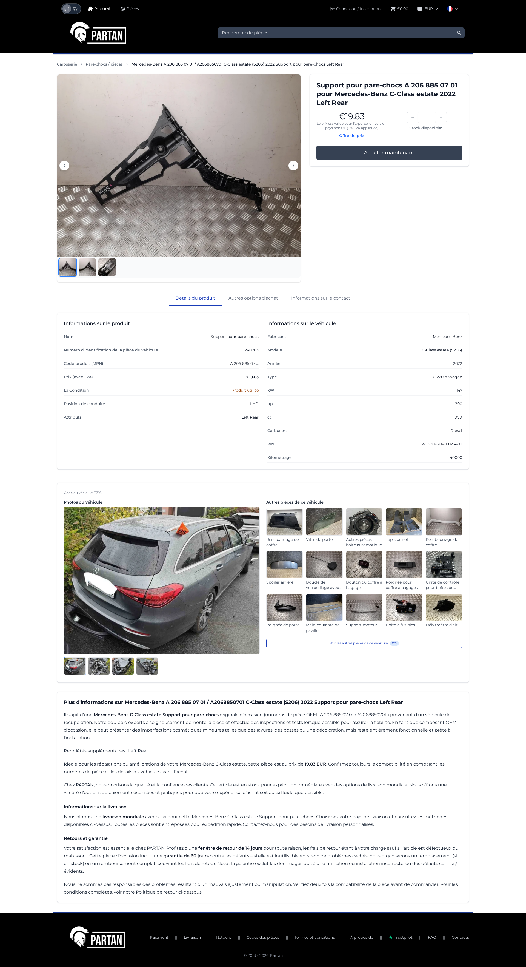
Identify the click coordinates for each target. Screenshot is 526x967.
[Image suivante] (293, 165)
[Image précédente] (64, 165)
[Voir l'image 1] (67, 267)
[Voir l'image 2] (87, 267)
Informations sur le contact (320, 298)
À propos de (361, 937)
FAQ (432, 937)
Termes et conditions (315, 937)
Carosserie (67, 64)
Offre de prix (351, 135)
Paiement (159, 937)
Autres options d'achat (253, 298)
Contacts (460, 937)
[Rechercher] (459, 32)
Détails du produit (195, 298)
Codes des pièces (263, 937)
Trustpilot (403, 937)
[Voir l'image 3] (107, 267)
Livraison (192, 937)
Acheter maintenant (389, 153)
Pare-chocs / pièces (104, 64)
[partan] (97, 937)
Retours (223, 937)
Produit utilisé (245, 390)
